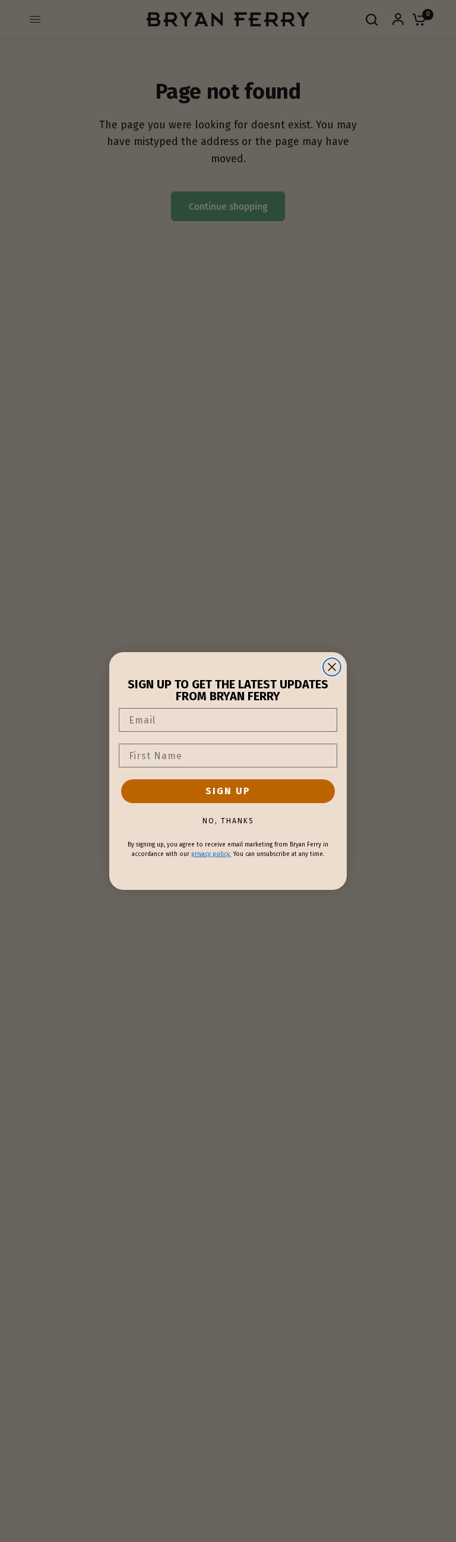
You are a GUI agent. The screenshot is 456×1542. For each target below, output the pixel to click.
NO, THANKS (228, 821)
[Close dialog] (332, 667)
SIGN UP (228, 791)
